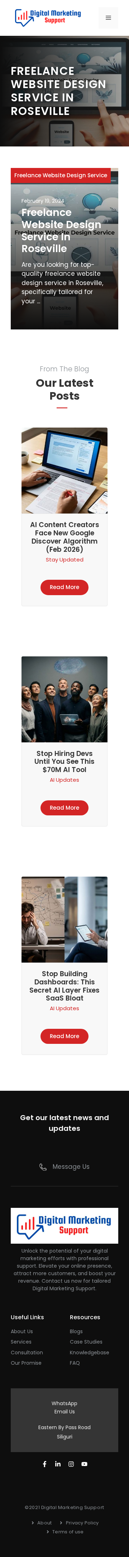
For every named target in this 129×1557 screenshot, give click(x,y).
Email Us (64, 1411)
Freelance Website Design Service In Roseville (61, 231)
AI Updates (64, 780)
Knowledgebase (89, 1352)
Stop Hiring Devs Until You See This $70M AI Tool (64, 762)
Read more (64, 587)
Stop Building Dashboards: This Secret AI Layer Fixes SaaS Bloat (64, 986)
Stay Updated (64, 559)
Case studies (86, 1341)
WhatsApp (64, 1403)
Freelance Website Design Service (60, 175)
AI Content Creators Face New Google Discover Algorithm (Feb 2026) (64, 537)
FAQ (75, 1362)
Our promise (26, 1362)
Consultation (27, 1352)
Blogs (76, 1331)
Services (21, 1341)
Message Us (71, 1166)
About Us (22, 1331)
